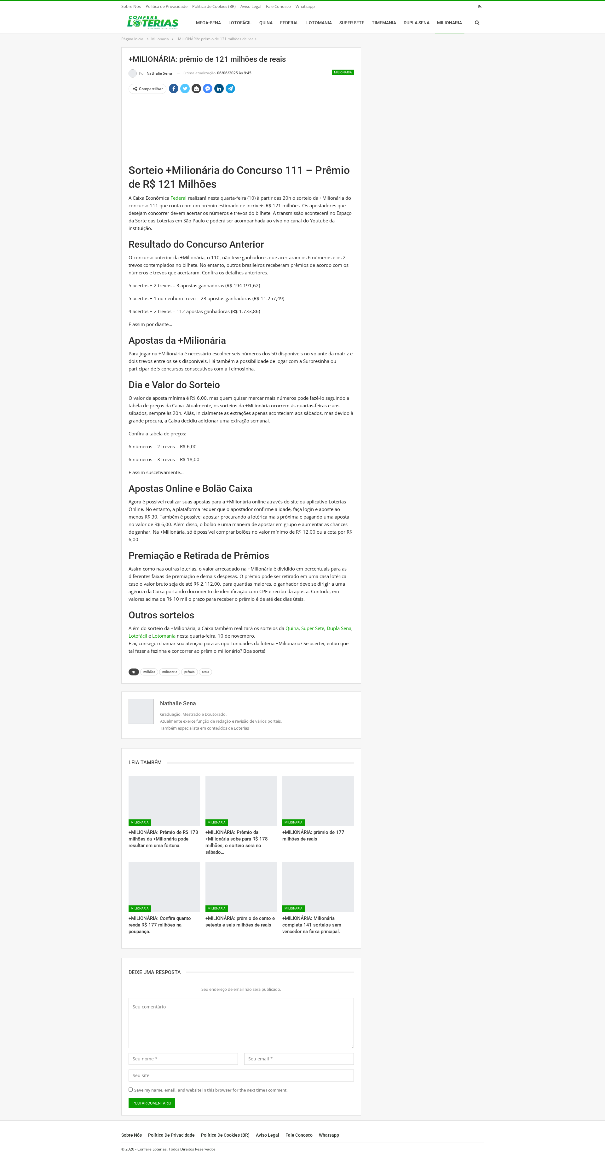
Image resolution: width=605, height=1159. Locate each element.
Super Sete (351, 22)
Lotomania (319, 22)
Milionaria (449, 22)
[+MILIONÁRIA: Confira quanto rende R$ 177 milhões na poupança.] (164, 887)
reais (205, 672)
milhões (149, 672)
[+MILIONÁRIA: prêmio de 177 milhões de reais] (318, 801)
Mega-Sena (208, 22)
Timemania (384, 22)
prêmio (189, 672)
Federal (289, 22)
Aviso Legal (250, 6)
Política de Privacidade (166, 6)
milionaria (169, 672)
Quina (266, 22)
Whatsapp (305, 6)
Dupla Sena (416, 22)
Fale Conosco (278, 6)
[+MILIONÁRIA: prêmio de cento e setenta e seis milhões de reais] (241, 887)
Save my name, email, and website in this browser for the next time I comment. (211, 1090)
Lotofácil (240, 22)
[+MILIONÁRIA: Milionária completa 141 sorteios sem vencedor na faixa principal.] (318, 887)
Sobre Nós (131, 6)
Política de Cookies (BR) (214, 6)
